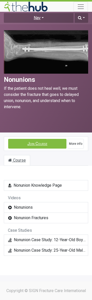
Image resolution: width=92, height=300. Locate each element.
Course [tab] (19, 160)
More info (75, 144)
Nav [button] (37, 17)
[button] (81, 18)
